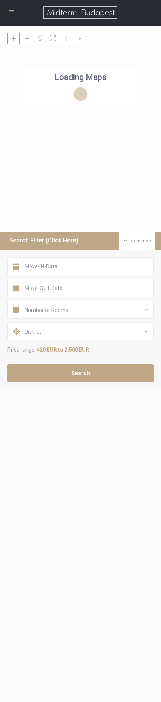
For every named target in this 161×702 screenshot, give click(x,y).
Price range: (21, 349)
